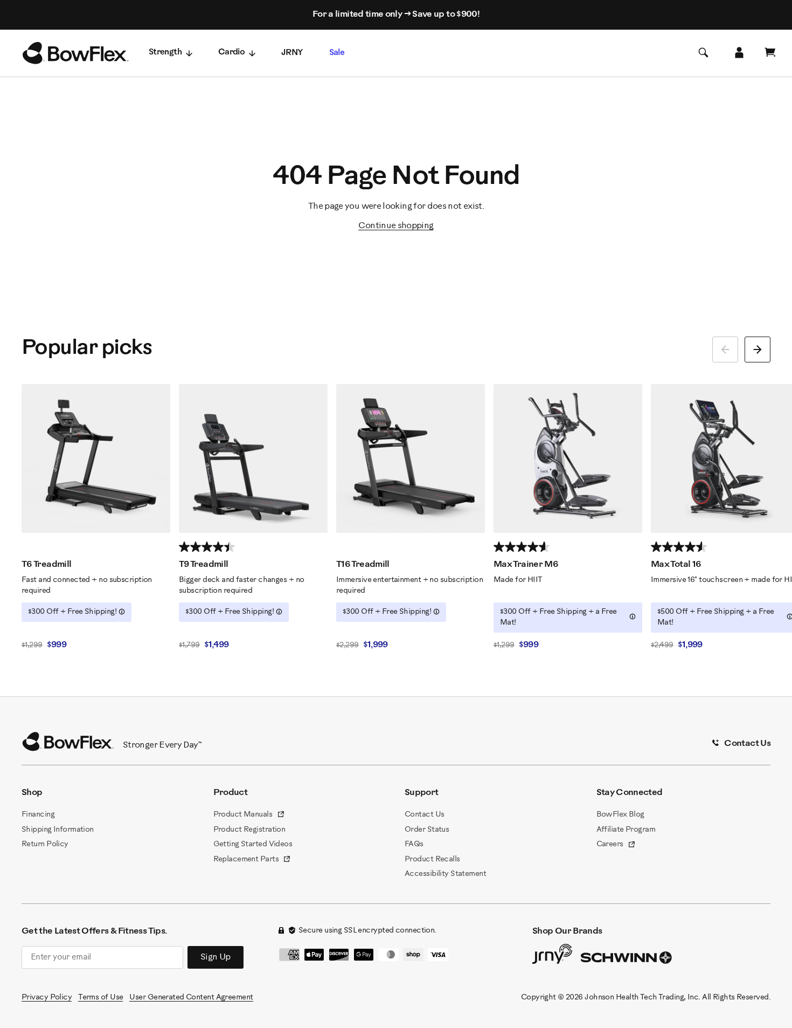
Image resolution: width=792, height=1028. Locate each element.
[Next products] (757, 349)
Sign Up (215, 957)
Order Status (427, 830)
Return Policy (45, 844)
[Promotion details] (122, 611)
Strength (165, 53)
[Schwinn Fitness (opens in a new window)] (627, 960)
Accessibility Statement (445, 874)
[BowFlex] (75, 53)
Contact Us (424, 815)
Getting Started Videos (253, 844)
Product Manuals (249, 815)
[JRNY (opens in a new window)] (552, 956)
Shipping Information (58, 830)
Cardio (231, 53)
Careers (616, 845)
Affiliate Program (625, 830)
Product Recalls (432, 859)
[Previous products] (725, 349)
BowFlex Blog (620, 815)
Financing (38, 815)
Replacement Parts (252, 860)
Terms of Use (100, 997)
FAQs (414, 844)
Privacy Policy (47, 997)
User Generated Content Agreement (191, 997)
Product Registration (249, 830)
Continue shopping (395, 225)
